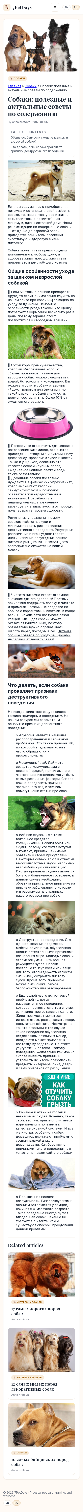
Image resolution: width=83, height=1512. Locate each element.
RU (76, 7)
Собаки (30, 86)
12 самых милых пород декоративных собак (34, 1386)
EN (66, 7)
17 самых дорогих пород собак (35, 1311)
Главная (14, 86)
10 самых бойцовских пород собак (40, 1461)
